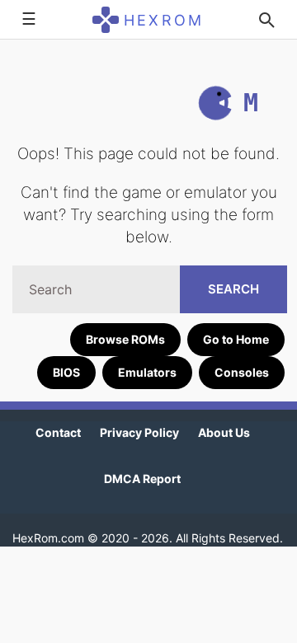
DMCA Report (142, 479)
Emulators (147, 372)
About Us (224, 432)
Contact (58, 432)
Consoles (241, 372)
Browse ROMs (125, 339)
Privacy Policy (139, 432)
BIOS (66, 372)
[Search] (266, 20)
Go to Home (236, 339)
